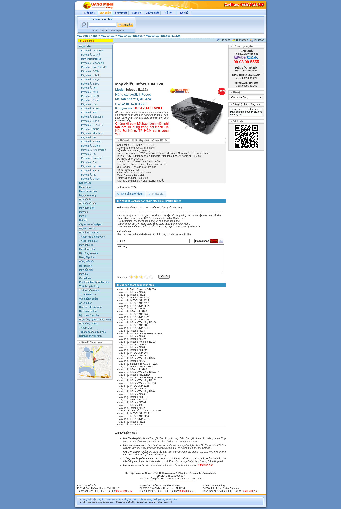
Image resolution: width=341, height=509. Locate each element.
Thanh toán (242, 40)
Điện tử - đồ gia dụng (90, 307)
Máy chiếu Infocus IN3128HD (134, 374)
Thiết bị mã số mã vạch (92, 236)
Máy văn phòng (87, 35)
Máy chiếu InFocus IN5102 (132, 311)
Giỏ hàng (225, 40)
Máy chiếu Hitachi (90, 75)
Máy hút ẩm (85, 199)
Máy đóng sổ (86, 245)
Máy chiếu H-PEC (90, 108)
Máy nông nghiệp (88, 323)
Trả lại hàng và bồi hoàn (165, 499)
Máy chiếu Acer (89, 87)
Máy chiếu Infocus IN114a (132, 344)
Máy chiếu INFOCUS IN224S (133, 328)
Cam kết (136, 12)
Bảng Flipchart (87, 257)
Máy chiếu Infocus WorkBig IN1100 (137, 383)
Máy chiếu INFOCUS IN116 (133, 325)
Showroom (121, 12)
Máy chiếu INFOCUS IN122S (133, 319)
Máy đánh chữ (87, 249)
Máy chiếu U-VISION (92, 125)
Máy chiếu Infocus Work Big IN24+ (136, 358)
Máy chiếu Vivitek (90, 145)
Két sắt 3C (85, 183)
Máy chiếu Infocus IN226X (132, 292)
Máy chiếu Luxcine (91, 166)
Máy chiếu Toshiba (91, 141)
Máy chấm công (88, 191)
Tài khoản (259, 40)
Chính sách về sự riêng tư (118, 499)
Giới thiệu (89, 12)
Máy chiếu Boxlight (91, 158)
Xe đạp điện (85, 303)
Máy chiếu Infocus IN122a (132, 339)
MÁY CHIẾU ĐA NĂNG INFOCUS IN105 (139, 410)
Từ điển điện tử (87, 294)
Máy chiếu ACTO (90, 129)
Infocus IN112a (137, 89)
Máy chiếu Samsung (92, 116)
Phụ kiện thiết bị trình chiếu (94, 282)
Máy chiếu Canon (90, 100)
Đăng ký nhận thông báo (246, 104)
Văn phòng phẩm (88, 298)
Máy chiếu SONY (90, 71)
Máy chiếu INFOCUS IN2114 (133, 413)
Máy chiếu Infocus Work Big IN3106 (137, 322)
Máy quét (84, 274)
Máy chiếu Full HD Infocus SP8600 (137, 289)
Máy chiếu (108, 35)
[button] (130, 194)
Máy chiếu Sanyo (90, 79)
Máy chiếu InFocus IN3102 (132, 369)
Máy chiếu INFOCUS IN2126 (133, 386)
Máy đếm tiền (86, 207)
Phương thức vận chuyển (92, 499)
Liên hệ (184, 12)
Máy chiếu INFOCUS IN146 (133, 352)
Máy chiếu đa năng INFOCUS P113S (138, 363)
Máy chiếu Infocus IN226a (132, 394)
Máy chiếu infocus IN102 (131, 408)
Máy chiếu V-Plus (90, 178)
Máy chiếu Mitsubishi (92, 133)
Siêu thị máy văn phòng (91, 502)
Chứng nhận (152, 12)
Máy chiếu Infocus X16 (130, 424)
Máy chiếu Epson (90, 170)
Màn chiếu (85, 187)
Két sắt (83, 220)
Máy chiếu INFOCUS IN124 (133, 314)
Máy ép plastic (87, 228)
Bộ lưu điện (85, 265)
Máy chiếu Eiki (89, 112)
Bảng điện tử (86, 261)
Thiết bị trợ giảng (88, 241)
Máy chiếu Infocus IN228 (131, 347)
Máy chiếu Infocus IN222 (131, 421)
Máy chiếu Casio (90, 121)
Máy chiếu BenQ (90, 96)
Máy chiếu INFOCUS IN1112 (133, 306)
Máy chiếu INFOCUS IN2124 (133, 317)
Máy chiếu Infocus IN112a (163, 35)
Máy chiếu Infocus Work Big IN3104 (137, 341)
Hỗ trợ (168, 12)
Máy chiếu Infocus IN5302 (132, 402)
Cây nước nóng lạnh (90, 224)
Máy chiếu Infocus (130, 35)
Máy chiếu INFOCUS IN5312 (133, 419)
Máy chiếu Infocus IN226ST (133, 361)
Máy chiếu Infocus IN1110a (132, 350)
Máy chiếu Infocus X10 (130, 405)
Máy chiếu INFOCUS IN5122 (133, 297)
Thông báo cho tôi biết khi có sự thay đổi (246, 112)
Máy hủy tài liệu (87, 203)
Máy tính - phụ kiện (89, 232)
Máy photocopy (87, 195)
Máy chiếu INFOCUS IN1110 (133, 416)
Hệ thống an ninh (88, 253)
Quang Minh (108, 502)
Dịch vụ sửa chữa (89, 315)
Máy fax (83, 212)
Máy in (82, 216)
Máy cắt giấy (86, 269)
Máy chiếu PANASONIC (94, 67)
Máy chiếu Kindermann (93, 150)
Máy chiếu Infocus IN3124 (132, 295)
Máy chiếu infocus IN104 (131, 330)
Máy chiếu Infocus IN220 (131, 308)
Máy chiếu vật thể (90, 54)
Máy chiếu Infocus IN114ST (133, 397)
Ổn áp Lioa (85, 278)
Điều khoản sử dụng (142, 499)
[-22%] (197, 143)
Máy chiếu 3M (88, 137)
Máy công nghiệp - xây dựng (95, 319)
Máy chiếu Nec (89, 104)
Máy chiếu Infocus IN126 (131, 336)
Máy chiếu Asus (89, 92)
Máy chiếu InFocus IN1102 (132, 399)
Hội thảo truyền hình (90, 336)
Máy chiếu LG (88, 154)
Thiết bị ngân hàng (89, 286)
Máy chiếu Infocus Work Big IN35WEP (138, 372)
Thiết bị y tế (85, 327)
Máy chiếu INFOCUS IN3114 (133, 300)
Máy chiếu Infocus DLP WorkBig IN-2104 (140, 333)
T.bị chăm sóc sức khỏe (92, 332)
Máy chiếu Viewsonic (92, 63)
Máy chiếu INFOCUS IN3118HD (135, 366)
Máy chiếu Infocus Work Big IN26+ (136, 391)
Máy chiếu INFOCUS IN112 (133, 355)
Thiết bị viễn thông (89, 290)
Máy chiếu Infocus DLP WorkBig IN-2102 (140, 377)
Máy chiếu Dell (89, 162)
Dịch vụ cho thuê (88, 311)
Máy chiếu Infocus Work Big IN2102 (137, 380)
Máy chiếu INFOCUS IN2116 (133, 303)
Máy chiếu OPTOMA (92, 50)
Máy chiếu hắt (88, 174)
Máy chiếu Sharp (90, 83)
